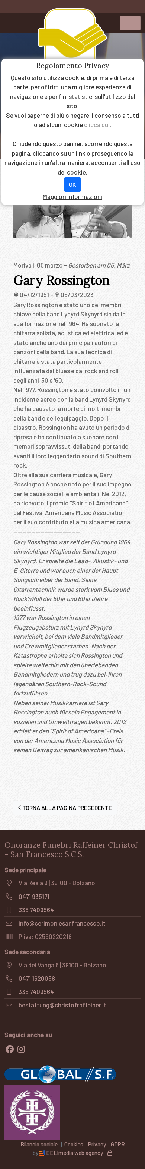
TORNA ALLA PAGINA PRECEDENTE (66, 807)
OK (72, 184)
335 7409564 (36, 909)
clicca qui (97, 124)
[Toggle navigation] (130, 23)
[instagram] (21, 1049)
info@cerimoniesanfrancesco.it (62, 923)
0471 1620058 (37, 978)
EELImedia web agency (74, 1152)
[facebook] (9, 1049)
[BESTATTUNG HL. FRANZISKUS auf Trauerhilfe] (32, 1111)
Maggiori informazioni (72, 196)
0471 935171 (34, 896)
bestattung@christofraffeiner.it (62, 1005)
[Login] (109, 1152)
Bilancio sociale (39, 1144)
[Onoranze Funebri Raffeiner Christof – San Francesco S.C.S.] (72, 41)
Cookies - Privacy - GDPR (94, 1144)
